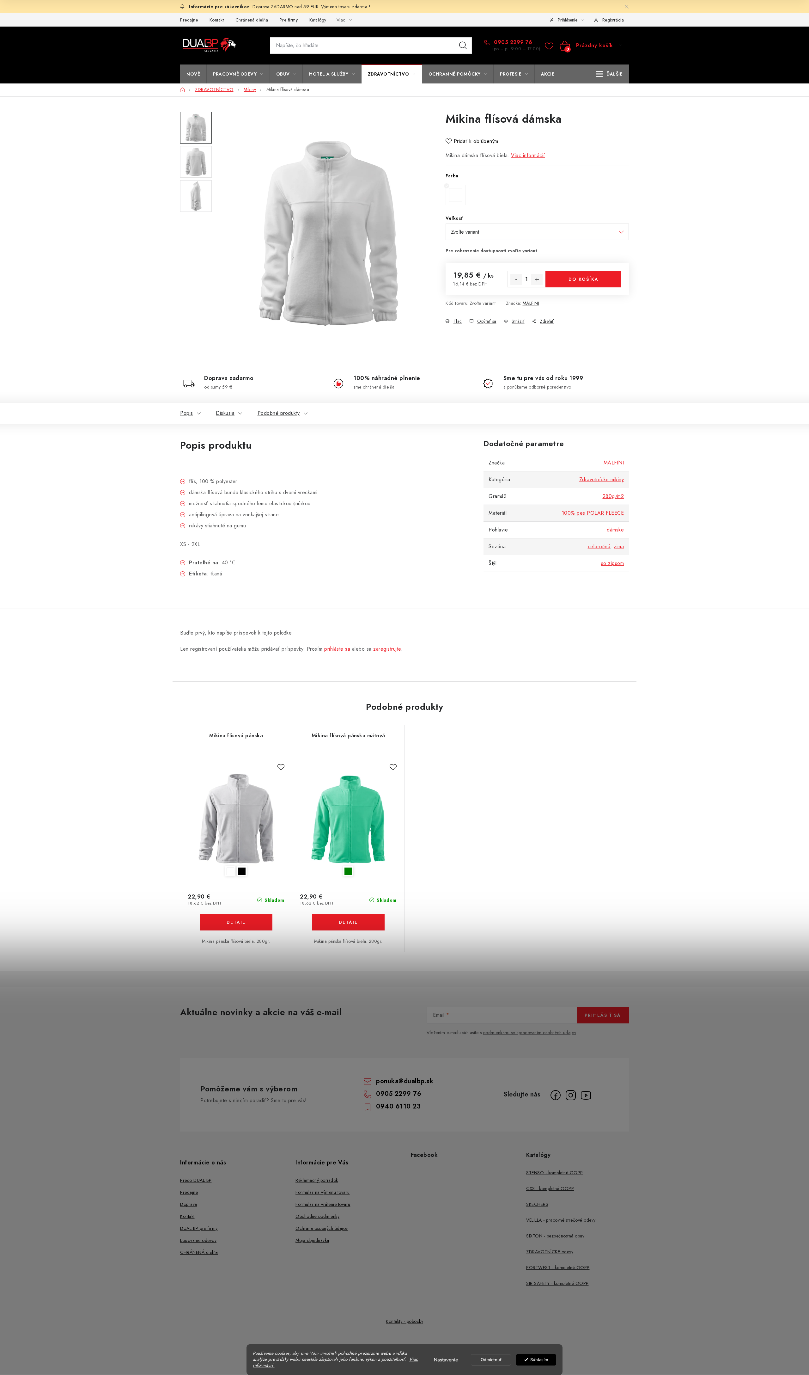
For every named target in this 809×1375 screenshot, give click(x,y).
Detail (236, 922)
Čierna (242, 871)
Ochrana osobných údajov (321, 1228)
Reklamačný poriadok (316, 1180)
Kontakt (217, 20)
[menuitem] (193, 73)
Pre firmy (289, 20)
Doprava (188, 1204)
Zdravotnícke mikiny (601, 479)
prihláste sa (337, 649)
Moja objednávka (312, 1240)
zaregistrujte (387, 649)
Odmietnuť (491, 1360)
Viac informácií (528, 155)
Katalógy (317, 20)
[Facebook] (555, 1095)
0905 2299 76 (512, 42)
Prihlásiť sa (603, 1015)
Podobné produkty (279, 413)
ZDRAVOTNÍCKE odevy (549, 1252)
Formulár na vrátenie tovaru (322, 1204)
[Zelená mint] (348, 818)
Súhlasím (539, 1360)
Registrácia (613, 20)
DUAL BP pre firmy (199, 1228)
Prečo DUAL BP (196, 1180)
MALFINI (531, 303)
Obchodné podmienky (317, 1216)
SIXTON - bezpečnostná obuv (555, 1236)
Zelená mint (348, 871)
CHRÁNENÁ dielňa (199, 1252)
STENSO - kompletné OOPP (554, 1172)
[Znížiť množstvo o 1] (516, 279)
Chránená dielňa (251, 20)
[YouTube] (586, 1095)
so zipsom (612, 563)
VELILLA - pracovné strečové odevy (561, 1220)
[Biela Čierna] (236, 818)
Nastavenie (446, 1360)
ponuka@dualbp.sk (404, 1081)
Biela (230, 871)
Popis (186, 413)
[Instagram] (571, 1095)
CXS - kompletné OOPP (550, 1188)
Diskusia (225, 413)
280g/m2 (613, 496)
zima (619, 546)
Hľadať (463, 45)
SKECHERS (537, 1204)
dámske (615, 529)
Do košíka (584, 279)
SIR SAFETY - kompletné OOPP (557, 1283)
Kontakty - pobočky (404, 1321)
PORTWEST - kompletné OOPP (558, 1267)
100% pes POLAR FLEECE (593, 513)
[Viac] (609, 73)
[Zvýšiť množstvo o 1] (537, 279)
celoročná (599, 546)
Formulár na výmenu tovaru (322, 1192)
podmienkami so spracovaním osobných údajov (529, 1032)
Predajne (189, 20)
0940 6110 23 (398, 1106)
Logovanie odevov (198, 1240)
